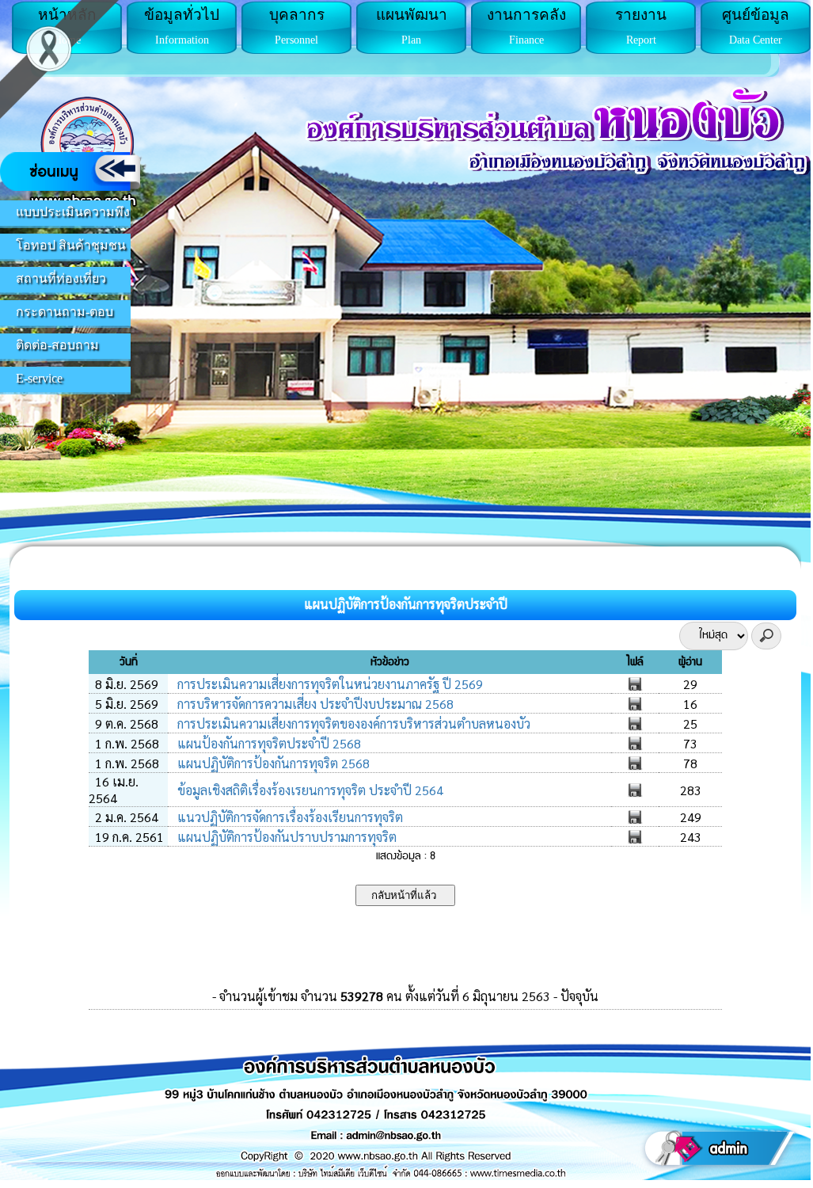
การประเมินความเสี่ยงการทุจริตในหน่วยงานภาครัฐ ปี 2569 (328, 684)
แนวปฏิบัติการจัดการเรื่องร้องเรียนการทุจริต (288, 817)
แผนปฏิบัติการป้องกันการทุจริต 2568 (272, 763)
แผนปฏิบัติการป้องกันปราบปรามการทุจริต (285, 836)
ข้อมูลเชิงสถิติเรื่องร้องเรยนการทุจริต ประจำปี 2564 (308, 790)
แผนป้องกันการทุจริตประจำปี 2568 (267, 743)
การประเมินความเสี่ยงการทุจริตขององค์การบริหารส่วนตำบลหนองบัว (352, 723)
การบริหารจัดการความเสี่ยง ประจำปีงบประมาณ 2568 (314, 703)
